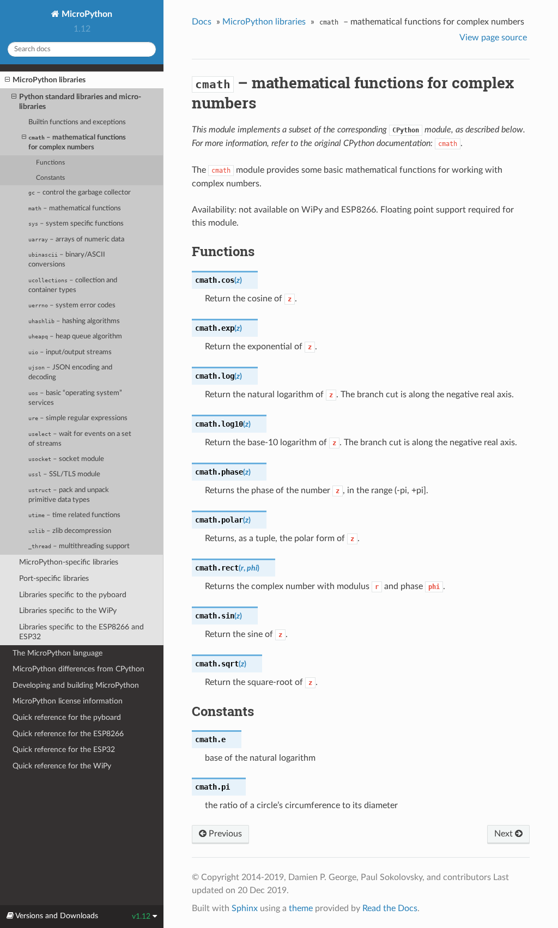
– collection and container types (72, 285)
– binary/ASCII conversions (66, 259)
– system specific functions (76, 223)
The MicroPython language (57, 653)
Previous (224, 833)
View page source (493, 37)
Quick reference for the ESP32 (64, 749)
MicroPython (85, 14)
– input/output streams (70, 352)
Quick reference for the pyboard (67, 717)
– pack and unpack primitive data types (68, 495)
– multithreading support (79, 546)
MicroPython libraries (49, 80)
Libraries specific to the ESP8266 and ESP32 (81, 632)
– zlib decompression (69, 531)
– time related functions (74, 515)
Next (504, 833)
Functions (50, 163)
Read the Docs (389, 908)
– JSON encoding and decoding (70, 372)
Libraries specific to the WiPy (68, 610)
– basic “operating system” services (75, 398)
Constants (50, 178)
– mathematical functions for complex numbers (77, 142)
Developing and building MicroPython (76, 685)
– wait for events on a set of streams (79, 438)
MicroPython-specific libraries (68, 562)
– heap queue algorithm (75, 336)
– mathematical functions (74, 208)
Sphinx (245, 908)
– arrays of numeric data (76, 239)
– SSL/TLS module (64, 474)
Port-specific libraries (54, 578)
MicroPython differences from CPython (78, 669)
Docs (201, 21)
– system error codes (72, 305)
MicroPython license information (68, 701)
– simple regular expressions (78, 418)
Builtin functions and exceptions (77, 122)
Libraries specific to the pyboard (72, 595)
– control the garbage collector (79, 192)
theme (301, 908)
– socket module (66, 459)
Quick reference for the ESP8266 (68, 734)
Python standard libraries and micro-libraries (80, 102)
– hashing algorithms (74, 321)
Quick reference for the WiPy (62, 766)
